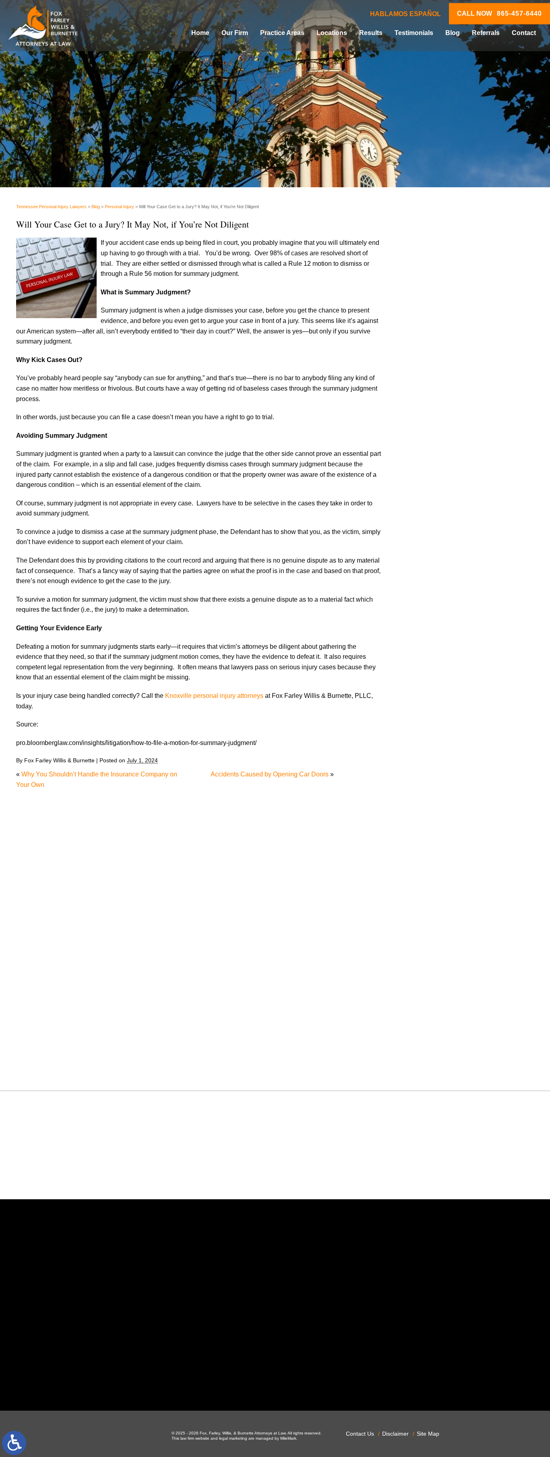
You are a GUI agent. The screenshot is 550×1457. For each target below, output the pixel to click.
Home (200, 32)
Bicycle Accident (436, 586)
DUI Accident (432, 720)
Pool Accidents (434, 906)
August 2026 (431, 466)
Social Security (434, 978)
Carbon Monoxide (438, 638)
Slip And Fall (431, 967)
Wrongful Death (435, 1061)
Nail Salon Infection (441, 844)
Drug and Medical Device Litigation (463, 710)
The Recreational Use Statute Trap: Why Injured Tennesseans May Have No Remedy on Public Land (470, 274)
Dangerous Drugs (438, 659)
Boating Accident (437, 597)
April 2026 (427, 507)
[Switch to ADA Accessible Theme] (14, 1443)
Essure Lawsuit (435, 731)
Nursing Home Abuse (443, 865)
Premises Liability (438, 926)
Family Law (429, 741)
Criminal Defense (438, 648)
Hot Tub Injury (433, 792)
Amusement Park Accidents (452, 576)
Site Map (428, 1433)
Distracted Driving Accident (451, 679)
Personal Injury (119, 206)
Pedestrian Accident (441, 885)
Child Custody (433, 751)
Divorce (424, 689)
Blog (452, 32)
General (424, 772)
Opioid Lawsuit (434, 875)
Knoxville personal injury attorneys (214, 695)
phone (115, 1378)
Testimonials (414, 32)
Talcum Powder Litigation (449, 998)
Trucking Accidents (440, 1030)
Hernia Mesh (431, 782)
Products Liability (437, 947)
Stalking (424, 988)
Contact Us (360, 1433)
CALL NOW (499, 13)
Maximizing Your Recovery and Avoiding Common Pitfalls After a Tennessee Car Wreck (471, 344)
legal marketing (233, 1438)
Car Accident (431, 617)
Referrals (486, 32)
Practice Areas (282, 32)
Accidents (427, 566)
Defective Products (440, 669)
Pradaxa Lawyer (436, 916)
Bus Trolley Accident (442, 607)
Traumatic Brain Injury (444, 1019)
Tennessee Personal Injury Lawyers (51, 206)
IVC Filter (426, 803)
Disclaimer (395, 1433)
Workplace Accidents (443, 1050)
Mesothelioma (433, 823)
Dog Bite (425, 700)
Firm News (428, 762)
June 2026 (428, 487)
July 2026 (427, 476)
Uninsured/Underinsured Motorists (462, 1040)
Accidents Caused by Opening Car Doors (270, 774)
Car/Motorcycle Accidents (449, 628)
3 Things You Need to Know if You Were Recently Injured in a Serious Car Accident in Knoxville (473, 309)
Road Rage (429, 957)
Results (371, 32)
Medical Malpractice (441, 813)
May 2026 (427, 497)
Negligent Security (439, 854)
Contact (524, 32)
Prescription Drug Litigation (452, 937)
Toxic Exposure (435, 1009)
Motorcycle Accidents (443, 834)
